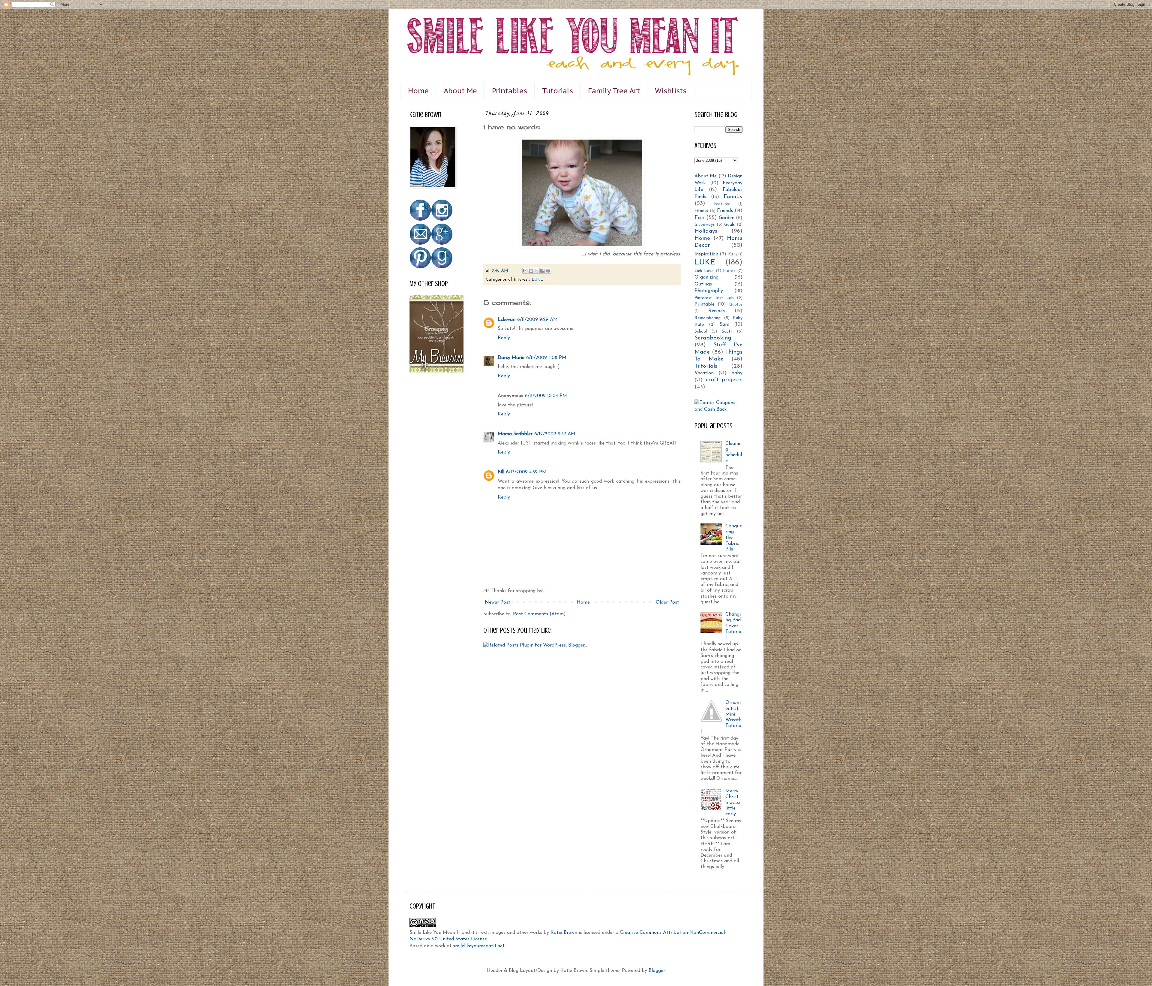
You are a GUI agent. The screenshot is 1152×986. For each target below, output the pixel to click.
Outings (703, 284)
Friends (725, 210)
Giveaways (704, 224)
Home (418, 90)
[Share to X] (537, 271)
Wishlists (670, 90)
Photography (708, 290)
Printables (509, 90)
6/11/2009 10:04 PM (546, 395)
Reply (504, 338)
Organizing (706, 277)
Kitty (732, 254)
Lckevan (506, 319)
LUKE (537, 279)
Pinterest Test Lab (714, 298)
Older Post (667, 602)
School (700, 331)
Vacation (704, 373)
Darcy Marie (511, 357)
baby (736, 373)
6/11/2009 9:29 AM (537, 319)
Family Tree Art (614, 90)
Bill (501, 472)
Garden (726, 218)
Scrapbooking (712, 338)
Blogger (657, 970)
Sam (724, 324)
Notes (729, 271)
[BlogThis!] (531, 271)
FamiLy (733, 197)
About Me (460, 90)
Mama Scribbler (515, 434)
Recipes (716, 311)
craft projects (724, 380)
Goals (729, 224)
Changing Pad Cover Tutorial (733, 626)
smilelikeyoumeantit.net (479, 946)
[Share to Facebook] (542, 271)
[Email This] (525, 271)
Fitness (701, 211)
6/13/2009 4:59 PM (526, 472)
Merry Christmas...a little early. (732, 803)
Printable (704, 304)
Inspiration (706, 254)
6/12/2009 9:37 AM (554, 434)
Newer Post (497, 602)
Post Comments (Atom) (539, 614)
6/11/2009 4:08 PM (546, 357)
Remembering (707, 318)
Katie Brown (563, 932)
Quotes (735, 304)
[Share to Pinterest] (548, 271)
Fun (699, 218)
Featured (722, 204)
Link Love (704, 271)
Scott (727, 331)
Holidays (705, 231)
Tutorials (557, 90)
